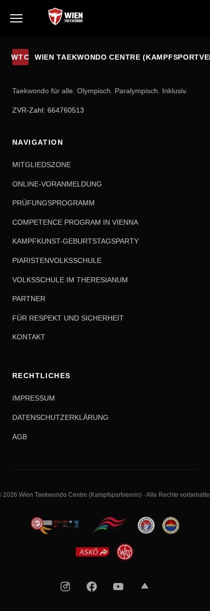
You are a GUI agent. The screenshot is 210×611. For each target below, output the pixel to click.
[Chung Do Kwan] (171, 525)
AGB (19, 437)
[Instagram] (65, 586)
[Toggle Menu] (16, 18)
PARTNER (28, 299)
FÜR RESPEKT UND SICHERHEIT (68, 318)
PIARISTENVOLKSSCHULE (56, 260)
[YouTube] (118, 586)
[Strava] (145, 586)
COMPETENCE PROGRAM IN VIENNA (75, 222)
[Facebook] (92, 586)
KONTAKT (28, 337)
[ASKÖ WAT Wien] (105, 552)
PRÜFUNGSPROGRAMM (53, 203)
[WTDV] (56, 525)
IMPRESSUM (33, 398)
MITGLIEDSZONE (41, 165)
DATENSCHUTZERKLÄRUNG (60, 417)
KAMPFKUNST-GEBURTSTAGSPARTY (75, 241)
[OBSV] (109, 525)
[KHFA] (146, 525)
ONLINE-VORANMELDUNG (57, 184)
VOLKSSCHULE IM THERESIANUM (70, 280)
